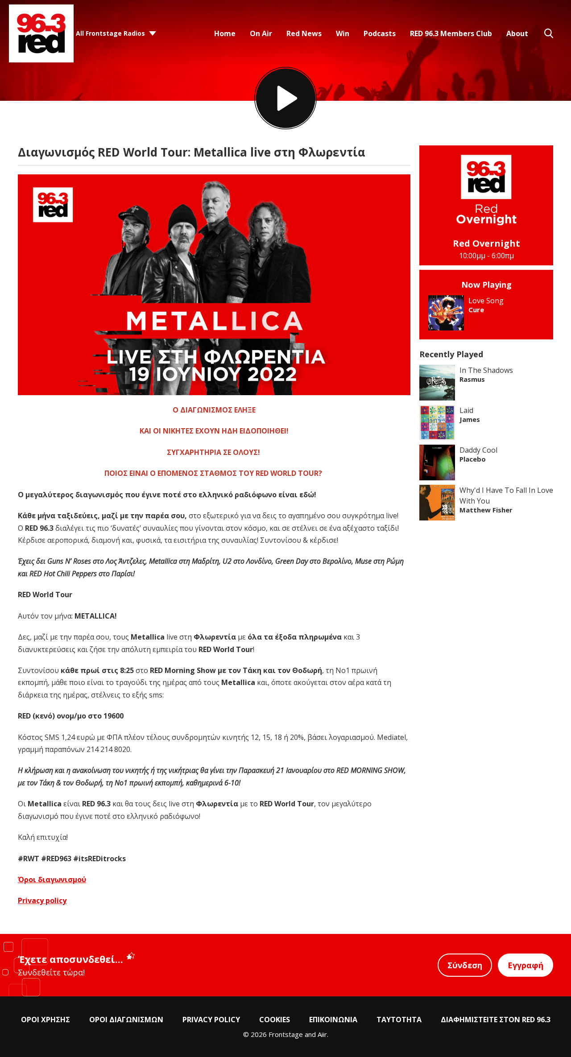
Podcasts (380, 33)
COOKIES (274, 1019)
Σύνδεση (464, 965)
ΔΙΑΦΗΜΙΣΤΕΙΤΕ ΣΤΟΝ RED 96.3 (495, 1019)
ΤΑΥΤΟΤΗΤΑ (399, 1019)
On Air (261, 33)
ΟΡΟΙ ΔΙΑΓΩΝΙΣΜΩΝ (126, 1019)
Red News (304, 33)
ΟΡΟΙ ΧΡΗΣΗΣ (45, 1019)
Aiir (322, 1034)
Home (225, 33)
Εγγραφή (525, 965)
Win (342, 33)
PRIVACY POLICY (211, 1019)
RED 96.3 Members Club (451, 33)
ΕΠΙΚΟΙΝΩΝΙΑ (333, 1019)
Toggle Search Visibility (548, 33)
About (517, 33)
